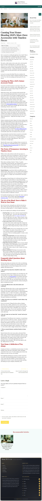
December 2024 (32, 104)
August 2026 (32, 59)
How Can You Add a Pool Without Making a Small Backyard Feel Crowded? (35, 21)
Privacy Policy (5, 468)
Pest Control (31, 141)
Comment (3, 387)
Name (2, 398)
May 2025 (31, 93)
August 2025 (32, 86)
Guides (31, 134)
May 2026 (31, 66)
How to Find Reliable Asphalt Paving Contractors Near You (31, 471)
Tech (30, 152)
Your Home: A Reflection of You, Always (8, 52)
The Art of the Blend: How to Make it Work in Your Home (10, 49)
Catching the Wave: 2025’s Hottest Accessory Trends (9, 47)
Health (31, 136)
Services (25, 490)
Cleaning (31, 127)
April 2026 (31, 68)
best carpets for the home (20, 215)
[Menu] (38, 6)
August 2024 (32, 113)
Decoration (25, 488)
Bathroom (2, 29)
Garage (31, 132)
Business (31, 125)
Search (40, 14)
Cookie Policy (5, 471)
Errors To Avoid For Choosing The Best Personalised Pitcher (22, 372)
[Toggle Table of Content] (18, 46)
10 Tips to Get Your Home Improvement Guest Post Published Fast (7, 372)
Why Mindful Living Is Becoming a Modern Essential (10, 486)
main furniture (13, 276)
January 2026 (32, 75)
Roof (30, 145)
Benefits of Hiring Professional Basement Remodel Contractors (31, 468)
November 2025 (32, 79)
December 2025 (32, 77)
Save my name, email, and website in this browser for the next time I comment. (14, 417)
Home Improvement (26, 479)
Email (2, 404)
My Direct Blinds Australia (21, 128)
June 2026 (31, 64)
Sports (31, 150)
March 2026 (31, 70)
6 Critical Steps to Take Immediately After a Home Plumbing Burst (34, 41)
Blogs (31, 123)
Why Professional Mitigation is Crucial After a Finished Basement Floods (31, 473)
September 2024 (32, 111)
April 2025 (31, 95)
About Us (4, 465)
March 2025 (31, 97)
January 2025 (32, 102)
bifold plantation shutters (11, 103)
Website (2, 410)
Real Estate (31, 143)
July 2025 (31, 88)
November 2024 (32, 106)
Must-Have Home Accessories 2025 (10, 145)
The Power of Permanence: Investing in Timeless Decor (10, 48)
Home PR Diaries (21, 1)
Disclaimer (4, 470)
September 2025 (32, 84)
